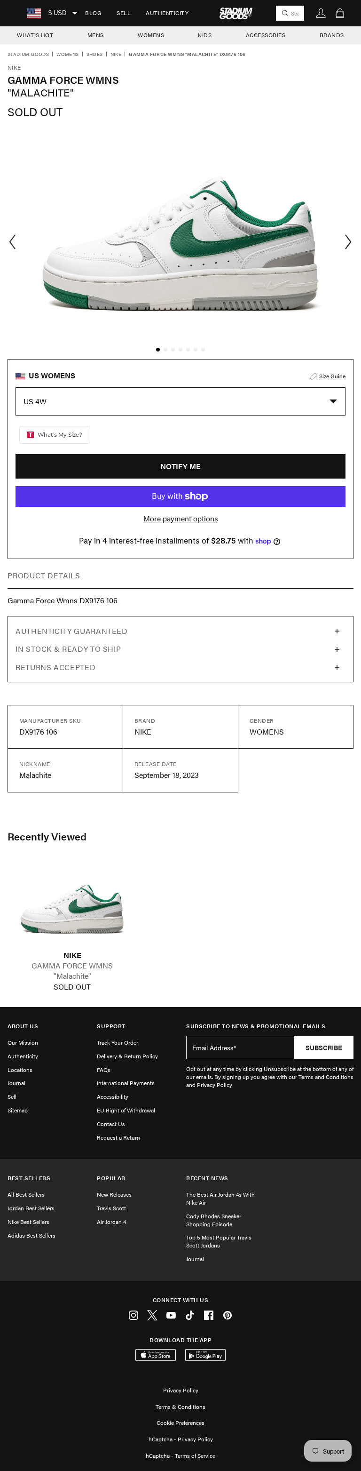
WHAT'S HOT (35, 35)
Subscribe (324, 1047)
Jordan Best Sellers (31, 1208)
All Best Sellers (26, 1194)
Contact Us (111, 1123)
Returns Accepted (55, 667)
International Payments (126, 1083)
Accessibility (112, 1096)
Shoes (94, 54)
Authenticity (167, 12)
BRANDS (332, 35)
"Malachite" (72, 976)
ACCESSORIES (266, 35)
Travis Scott (111, 1208)
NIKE (72, 955)
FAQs (103, 1069)
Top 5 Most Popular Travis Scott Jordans (218, 1241)
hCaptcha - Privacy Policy (181, 1439)
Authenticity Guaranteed (72, 630)
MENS (95, 35)
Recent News (207, 1178)
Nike (116, 54)
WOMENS (151, 35)
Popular (111, 1178)
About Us (23, 1026)
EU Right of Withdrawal (126, 1110)
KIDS (205, 35)
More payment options (180, 518)
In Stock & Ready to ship (68, 648)
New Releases (114, 1194)
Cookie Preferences (180, 1422)
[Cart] (339, 13)
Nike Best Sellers (28, 1221)
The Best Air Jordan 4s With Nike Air (220, 1198)
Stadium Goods (28, 54)
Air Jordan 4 (111, 1221)
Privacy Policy (180, 1390)
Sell (124, 12)
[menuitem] (93, 13)
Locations (20, 1069)
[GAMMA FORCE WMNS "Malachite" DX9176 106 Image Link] (72, 905)
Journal (16, 1083)
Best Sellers (29, 1178)
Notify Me (180, 466)
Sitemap (18, 1110)
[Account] (321, 13)
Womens (67, 54)
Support (111, 1026)
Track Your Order (117, 1042)
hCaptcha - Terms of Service (180, 1455)
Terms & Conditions (180, 1406)
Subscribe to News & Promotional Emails (255, 1026)
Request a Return (118, 1137)
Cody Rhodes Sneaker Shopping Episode (213, 1220)
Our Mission (23, 1042)
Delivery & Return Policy (127, 1056)
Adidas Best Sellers (31, 1235)
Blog (93, 12)
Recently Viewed (47, 836)
